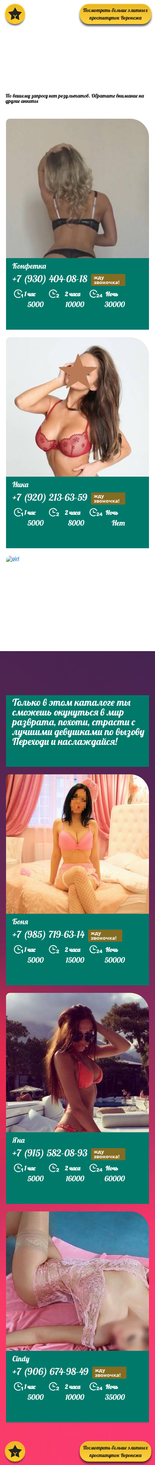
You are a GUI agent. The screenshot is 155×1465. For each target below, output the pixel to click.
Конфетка (29, 266)
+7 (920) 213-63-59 (66, 498)
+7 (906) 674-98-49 (66, 1372)
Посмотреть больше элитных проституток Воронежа (115, 14)
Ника (20, 484)
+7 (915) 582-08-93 (66, 1154)
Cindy (20, 1358)
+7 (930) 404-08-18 (66, 280)
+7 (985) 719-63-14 (64, 935)
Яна (18, 1140)
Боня (20, 921)
